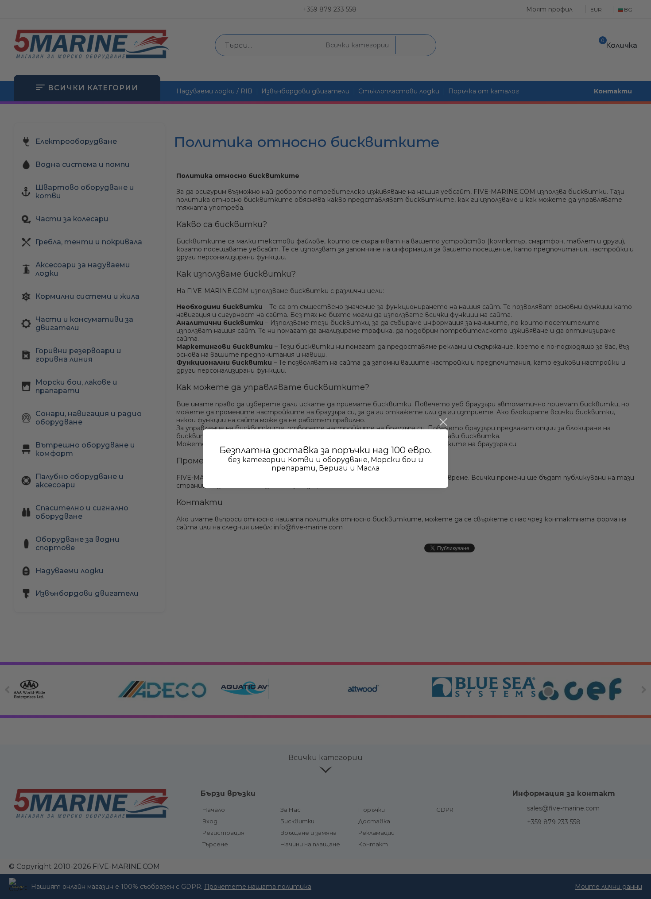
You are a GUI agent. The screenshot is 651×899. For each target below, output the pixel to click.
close (443, 422)
